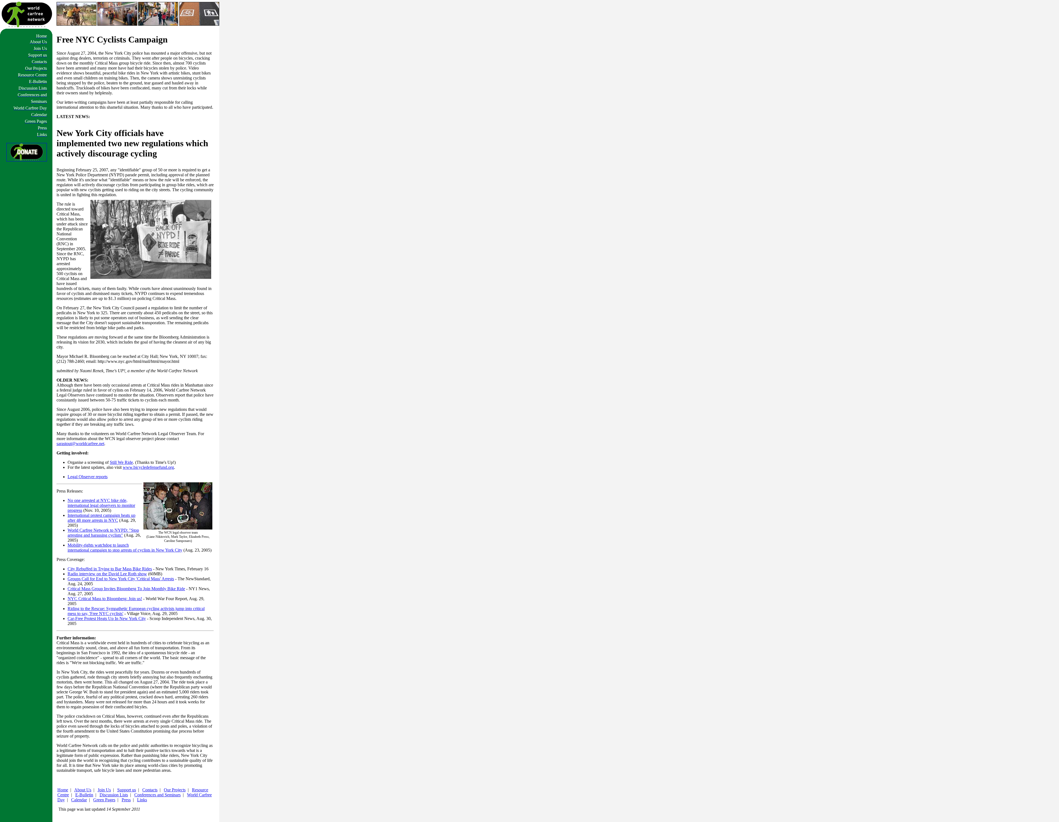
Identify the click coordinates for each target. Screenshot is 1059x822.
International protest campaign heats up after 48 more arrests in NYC (101, 518)
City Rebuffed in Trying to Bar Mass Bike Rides (110, 568)
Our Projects (175, 790)
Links (142, 799)
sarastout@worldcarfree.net (80, 443)
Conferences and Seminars (157, 794)
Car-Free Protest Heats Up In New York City (107, 618)
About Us (82, 790)
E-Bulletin (84, 794)
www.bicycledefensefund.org (148, 467)
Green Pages (104, 799)
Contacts (149, 790)
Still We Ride (121, 462)
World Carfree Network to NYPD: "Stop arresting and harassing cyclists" (103, 533)
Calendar (79, 799)
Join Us (104, 790)
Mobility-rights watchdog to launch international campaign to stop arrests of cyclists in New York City (125, 547)
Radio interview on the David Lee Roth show (107, 573)
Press (126, 799)
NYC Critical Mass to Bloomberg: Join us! (105, 598)
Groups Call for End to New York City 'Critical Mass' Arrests (121, 578)
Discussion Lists (114, 794)
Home (62, 790)
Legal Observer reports (88, 476)
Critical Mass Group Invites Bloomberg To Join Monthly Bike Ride (126, 588)
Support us (126, 790)
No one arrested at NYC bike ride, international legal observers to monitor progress (101, 505)
